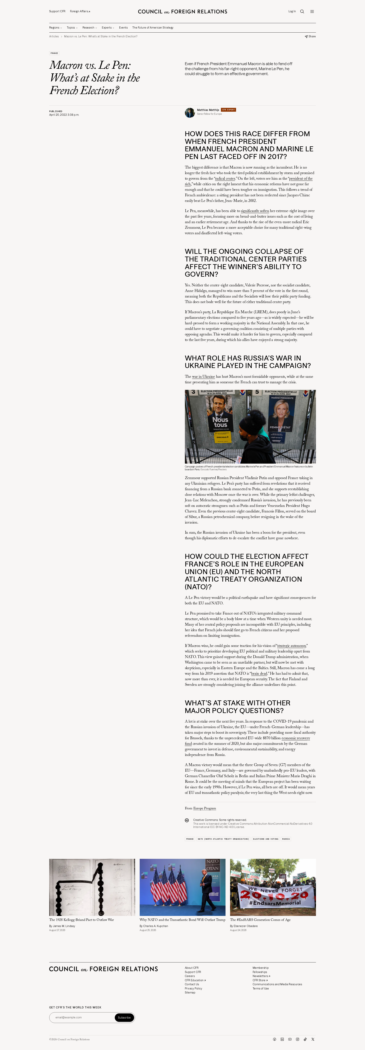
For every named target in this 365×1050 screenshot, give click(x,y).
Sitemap (190, 992)
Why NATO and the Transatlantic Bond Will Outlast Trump (182, 920)
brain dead (259, 674)
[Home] (182, 11)
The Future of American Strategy (153, 27)
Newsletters (260, 976)
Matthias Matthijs (208, 110)
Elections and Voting (265, 839)
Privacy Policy (193, 988)
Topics (71, 27)
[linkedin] (282, 1039)
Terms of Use (261, 988)
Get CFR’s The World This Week (75, 1007)
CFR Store (259, 980)
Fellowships (260, 972)
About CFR (192, 968)
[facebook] (274, 1039)
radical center (225, 179)
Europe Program (204, 808)
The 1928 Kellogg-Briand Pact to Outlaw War (82, 920)
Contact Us (192, 984)
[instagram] (297, 1039)
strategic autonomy (291, 646)
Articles (54, 36)
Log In (292, 11)
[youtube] (290, 1039)
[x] (313, 1039)
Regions (54, 27)
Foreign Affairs (79, 11)
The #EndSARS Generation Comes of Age (260, 920)
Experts (107, 27)
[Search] (302, 11)
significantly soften (255, 211)
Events (123, 27)
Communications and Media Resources (277, 984)
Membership (261, 968)
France (54, 53)
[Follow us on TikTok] (305, 1039)
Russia (286, 839)
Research (88, 27)
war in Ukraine (203, 377)
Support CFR (57, 11)
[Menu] (312, 11)
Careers (190, 976)
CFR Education (194, 980)
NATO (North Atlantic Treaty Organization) (223, 839)
